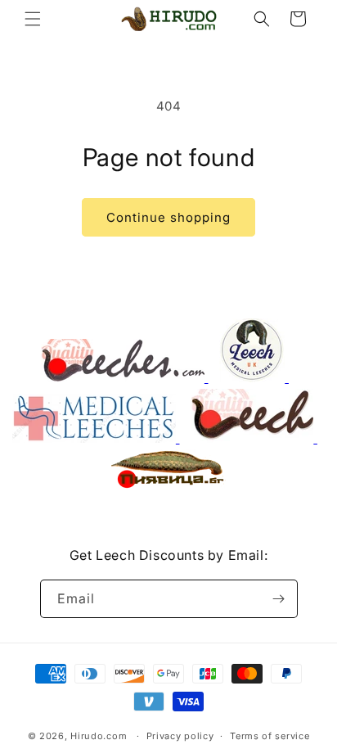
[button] (33, 19)
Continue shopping (168, 217)
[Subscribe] (279, 599)
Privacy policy (180, 736)
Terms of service (269, 736)
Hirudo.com (98, 736)
